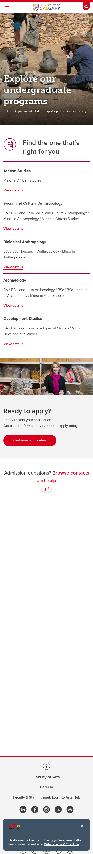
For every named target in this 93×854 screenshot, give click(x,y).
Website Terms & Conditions (61, 844)
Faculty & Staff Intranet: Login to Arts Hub (46, 797)
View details (13, 190)
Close (82, 829)
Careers (46, 787)
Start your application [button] (29, 440)
